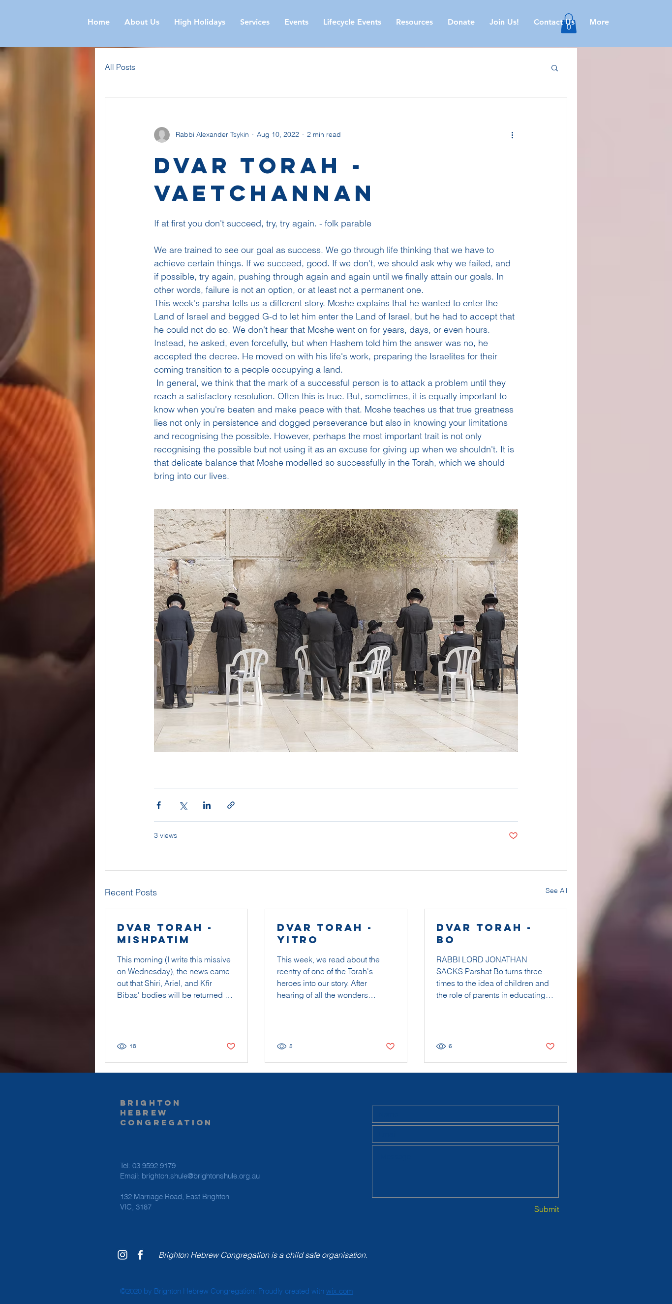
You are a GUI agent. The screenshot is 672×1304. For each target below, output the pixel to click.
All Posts (120, 67)
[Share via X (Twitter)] (182, 805)
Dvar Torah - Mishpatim (165, 933)
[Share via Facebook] (158, 805)
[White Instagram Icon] (122, 1254)
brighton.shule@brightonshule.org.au (201, 1175)
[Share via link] (231, 805)
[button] (200, 22)
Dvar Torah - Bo (484, 933)
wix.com (339, 1291)
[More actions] (512, 135)
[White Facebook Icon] (140, 1254)
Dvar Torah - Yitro (325, 933)
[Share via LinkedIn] (207, 805)
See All (556, 890)
